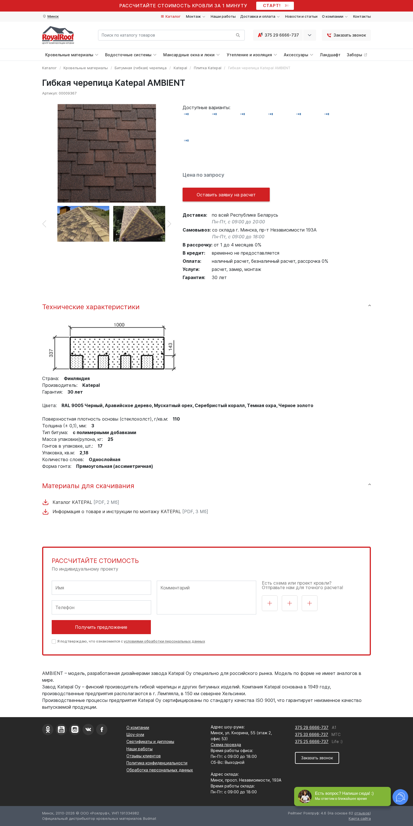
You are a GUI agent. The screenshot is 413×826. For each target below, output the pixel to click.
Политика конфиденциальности (156, 762)
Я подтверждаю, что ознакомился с (131, 641)
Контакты (362, 16)
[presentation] (44, 223)
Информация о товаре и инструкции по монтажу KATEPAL (129, 511)
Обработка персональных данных (159, 769)
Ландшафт (330, 54)
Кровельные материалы (85, 68)
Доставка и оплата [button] (258, 16)
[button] (50, 17)
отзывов (362, 813)
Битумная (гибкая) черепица (141, 68)
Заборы (355, 54)
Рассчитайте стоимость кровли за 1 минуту (183, 5)
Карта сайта (360, 818)
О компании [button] (333, 16)
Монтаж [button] (194, 16)
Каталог (173, 16)
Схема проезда (226, 744)
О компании (137, 727)
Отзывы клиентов (143, 755)
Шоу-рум (135, 734)
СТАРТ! (272, 5)
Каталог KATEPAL (85, 502)
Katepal (180, 68)
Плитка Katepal (207, 68)
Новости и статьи (301, 16)
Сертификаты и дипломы (150, 741)
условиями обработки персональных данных (164, 641)
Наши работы (223, 16)
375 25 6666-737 (311, 741)
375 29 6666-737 (282, 35)
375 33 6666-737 (311, 734)
